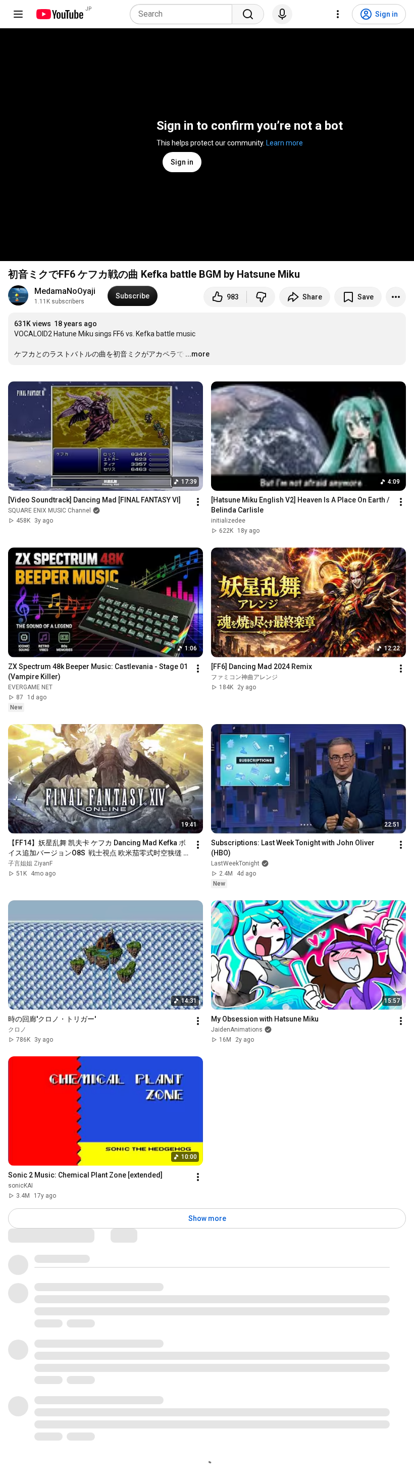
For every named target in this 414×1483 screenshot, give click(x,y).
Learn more (284, 143)
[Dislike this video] (261, 297)
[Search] (248, 14)
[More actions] (396, 297)
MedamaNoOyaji (64, 291)
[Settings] (338, 14)
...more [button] (197, 354)
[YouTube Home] (59, 14)
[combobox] (184, 14)
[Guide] (18, 14)
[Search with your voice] (282, 14)
